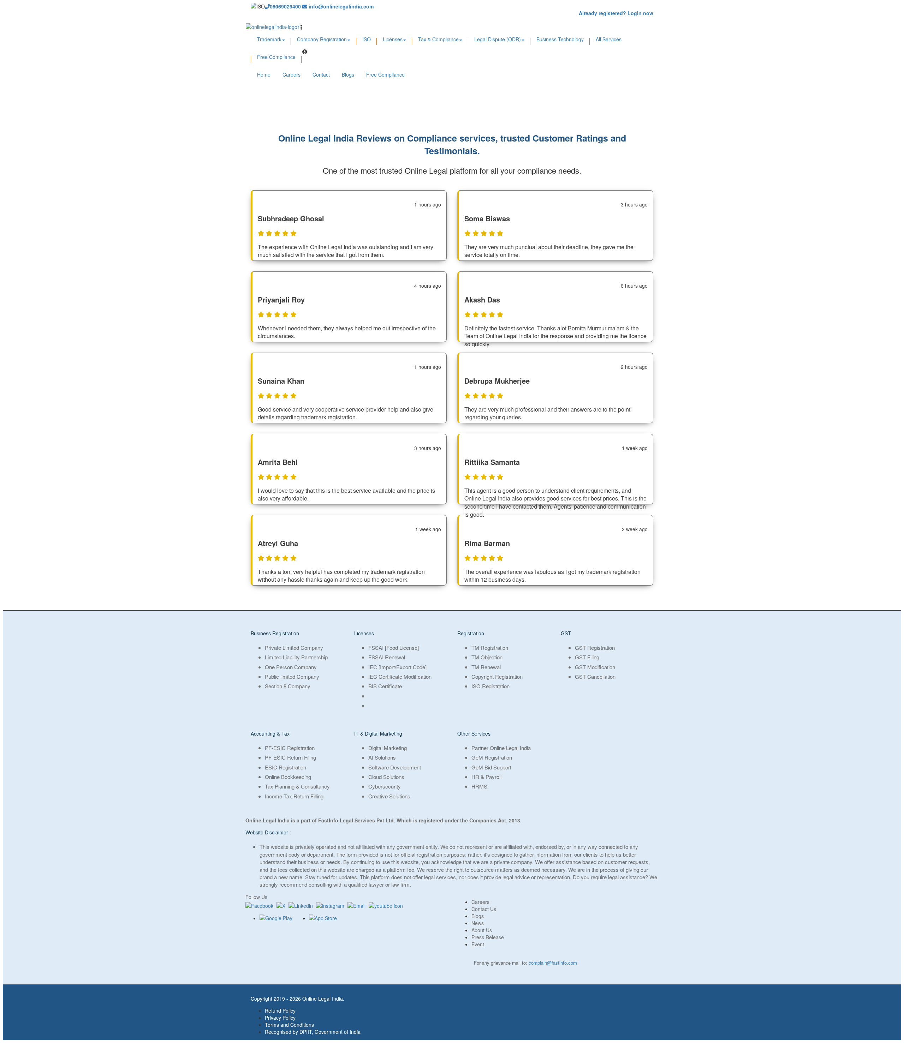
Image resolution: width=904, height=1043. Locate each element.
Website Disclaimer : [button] (268, 832)
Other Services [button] (473, 733)
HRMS (479, 786)
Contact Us (483, 908)
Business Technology (560, 39)
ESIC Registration (285, 767)
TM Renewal (486, 667)
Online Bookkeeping (288, 776)
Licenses (393, 39)
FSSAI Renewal (386, 657)
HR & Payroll (486, 776)
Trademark (269, 39)
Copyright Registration (497, 676)
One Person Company (291, 667)
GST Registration (595, 647)
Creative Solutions (389, 796)
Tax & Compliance (438, 39)
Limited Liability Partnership (296, 657)
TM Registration (489, 647)
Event (477, 944)
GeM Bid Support (491, 767)
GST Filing (587, 657)
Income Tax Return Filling (294, 796)
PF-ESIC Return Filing (290, 757)
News (477, 923)
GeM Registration (491, 757)
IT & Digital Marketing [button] (378, 733)
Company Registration (322, 39)
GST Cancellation (595, 676)
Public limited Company (292, 676)
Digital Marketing (387, 747)
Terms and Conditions (289, 1024)
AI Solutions (382, 757)
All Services (609, 39)
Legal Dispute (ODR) (497, 39)
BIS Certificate (385, 686)
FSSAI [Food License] (393, 647)
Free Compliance (276, 56)
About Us (481, 930)
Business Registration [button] (275, 633)
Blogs (348, 74)
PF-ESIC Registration (290, 747)
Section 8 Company (287, 686)
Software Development (394, 767)
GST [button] (566, 633)
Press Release (487, 937)
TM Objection (486, 657)
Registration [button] (470, 633)
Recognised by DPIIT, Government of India (313, 1031)
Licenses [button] (364, 633)
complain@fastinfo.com (553, 962)
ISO (366, 39)
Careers (291, 74)
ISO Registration (490, 686)
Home (263, 74)
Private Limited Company (294, 647)
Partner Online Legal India (501, 747)
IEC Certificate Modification (400, 676)
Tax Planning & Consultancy (297, 786)
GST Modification (595, 667)
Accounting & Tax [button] (270, 733)
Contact (321, 74)
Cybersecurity (384, 786)
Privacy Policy (280, 1017)
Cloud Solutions (386, 776)
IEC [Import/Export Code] (397, 667)
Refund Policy (280, 1010)
